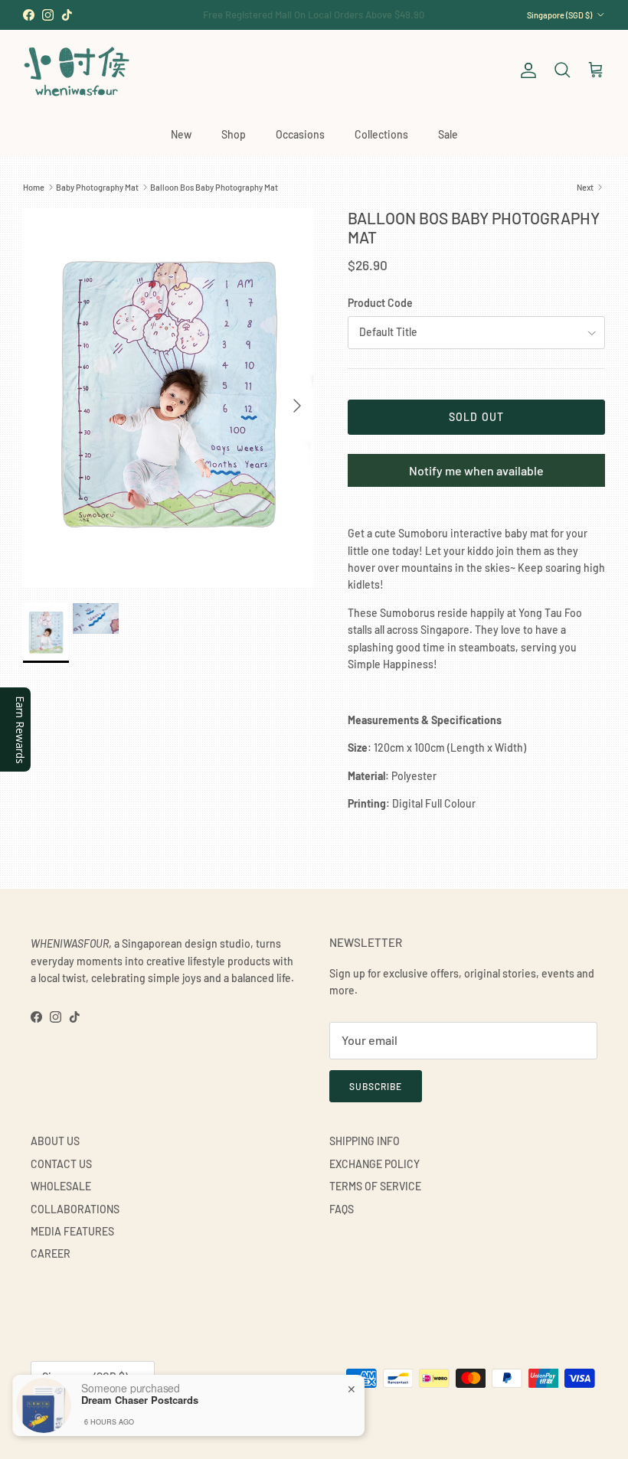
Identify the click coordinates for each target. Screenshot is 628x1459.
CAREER (50, 1253)
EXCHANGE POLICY (374, 1163)
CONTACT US (61, 1163)
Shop (233, 134)
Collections (381, 134)
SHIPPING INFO (364, 1140)
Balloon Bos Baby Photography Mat (214, 187)
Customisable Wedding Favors (314, 17)
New (181, 134)
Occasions (300, 134)
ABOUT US (55, 1140)
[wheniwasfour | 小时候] (76, 70)
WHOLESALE (61, 1186)
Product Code (380, 302)
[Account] (525, 70)
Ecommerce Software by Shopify (204, 1415)
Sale (448, 134)
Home (33, 187)
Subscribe (375, 1086)
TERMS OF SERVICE (375, 1186)
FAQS (341, 1209)
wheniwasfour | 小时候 (100, 1415)
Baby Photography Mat (97, 187)
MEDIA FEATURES (72, 1231)
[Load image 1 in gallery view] (168, 398)
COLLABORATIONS (75, 1209)
